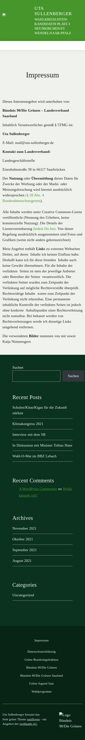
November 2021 (24, 528)
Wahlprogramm (42, 691)
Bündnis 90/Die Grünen (41, 667)
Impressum (41, 640)
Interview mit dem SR (29, 434)
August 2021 (22, 561)
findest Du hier (44, 229)
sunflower (33, 719)
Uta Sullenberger (53, 11)
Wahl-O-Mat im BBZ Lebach (34, 456)
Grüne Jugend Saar (41, 683)
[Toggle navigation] (78, 45)
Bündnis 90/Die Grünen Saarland (41, 675)
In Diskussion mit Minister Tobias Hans (42, 445)
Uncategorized (23, 595)
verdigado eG (28, 724)
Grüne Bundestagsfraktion (41, 659)
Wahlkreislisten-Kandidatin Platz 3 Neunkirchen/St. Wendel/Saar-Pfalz (52, 26)
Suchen (17, 367)
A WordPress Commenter (38, 489)
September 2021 (24, 550)
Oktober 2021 (22, 539)
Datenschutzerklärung (41, 651)
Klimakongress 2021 (27, 424)
